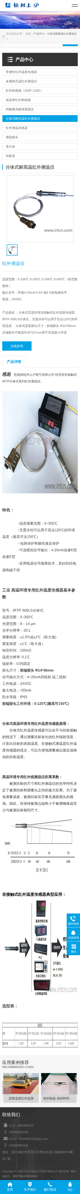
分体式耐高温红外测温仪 (62, 33)
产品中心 (39, 33)
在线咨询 (17, 346)
